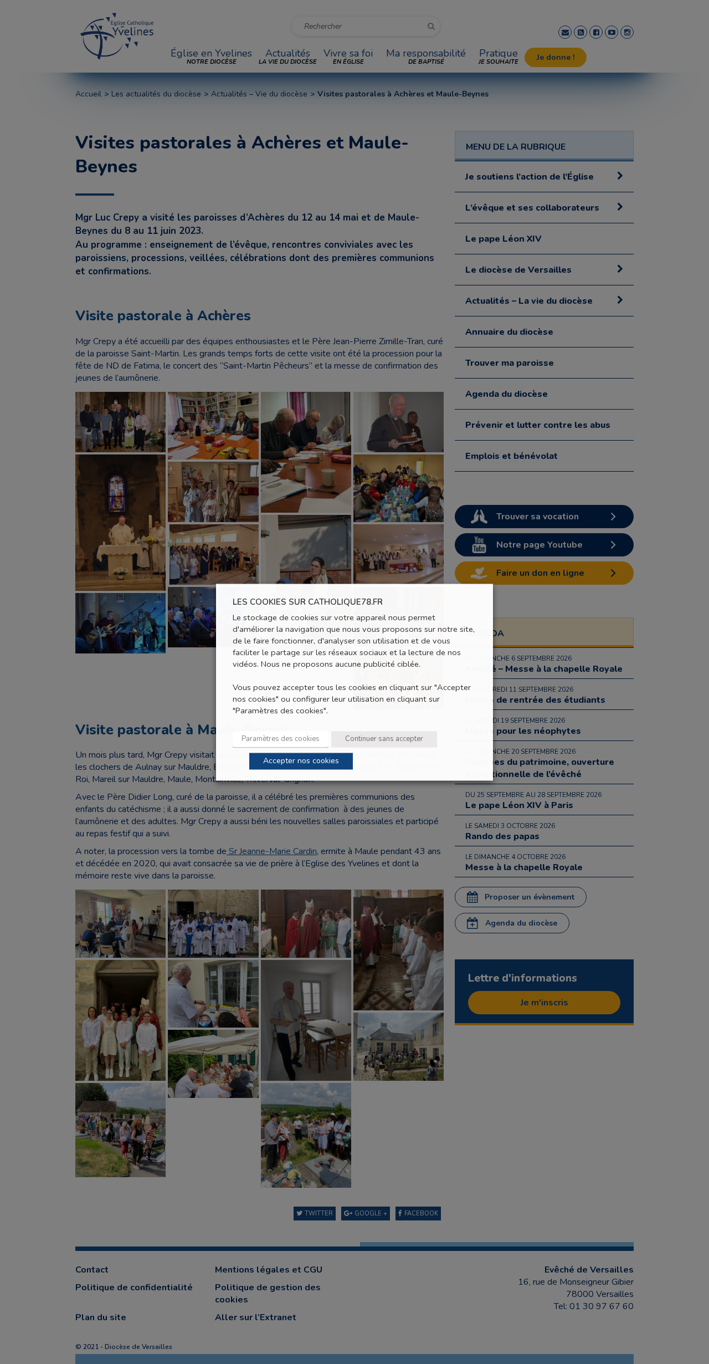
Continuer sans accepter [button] (384, 739)
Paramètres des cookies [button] (281, 739)
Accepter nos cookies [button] (301, 760)
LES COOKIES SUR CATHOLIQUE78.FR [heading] (308, 602)
